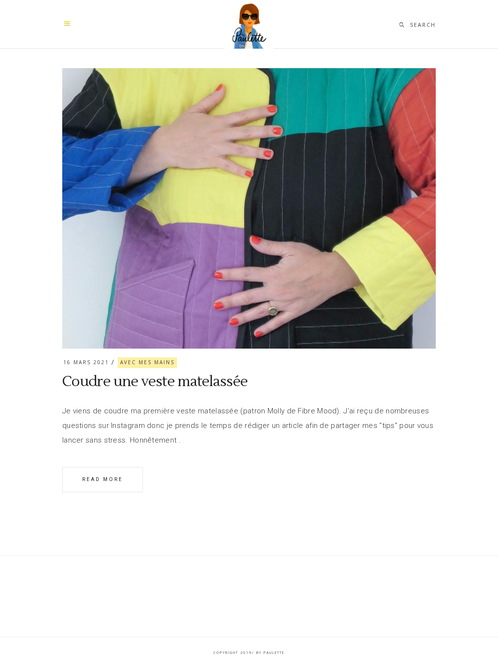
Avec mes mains (147, 362)
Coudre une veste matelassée (155, 381)
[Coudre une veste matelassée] (249, 208)
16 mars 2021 (86, 362)
